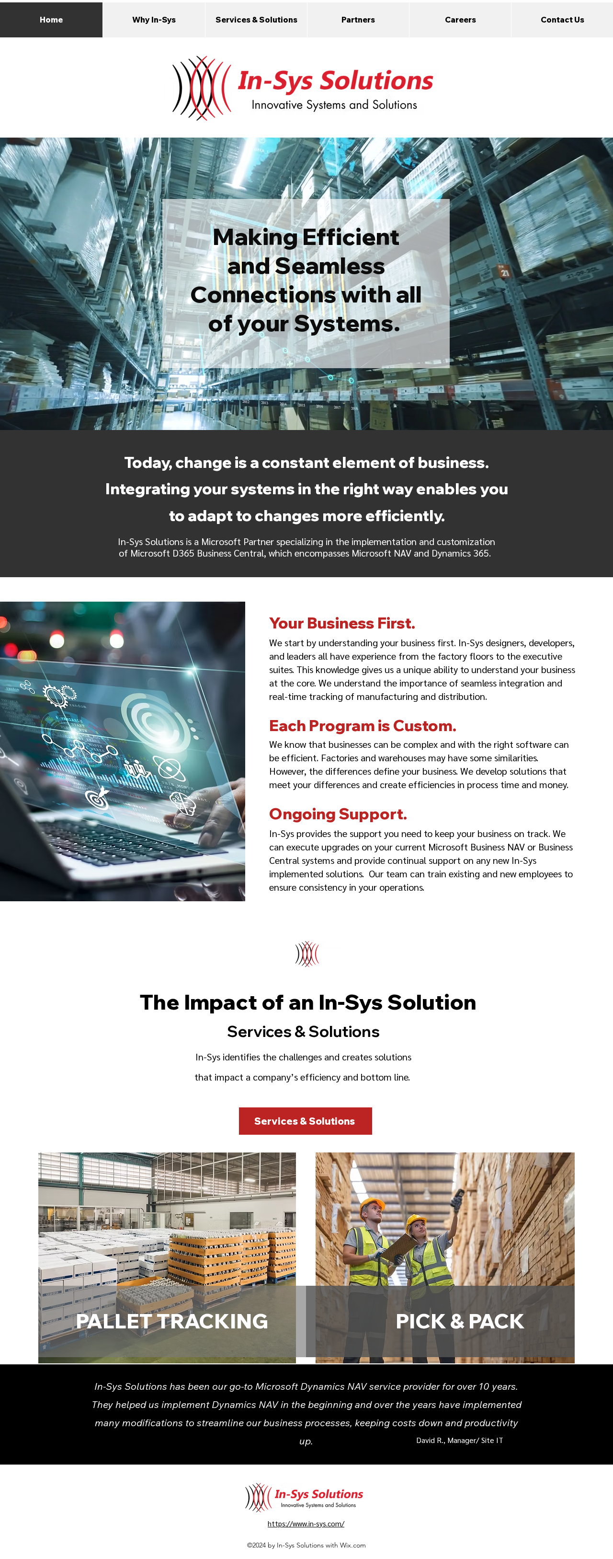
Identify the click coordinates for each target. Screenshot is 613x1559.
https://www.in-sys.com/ (306, 1523)
